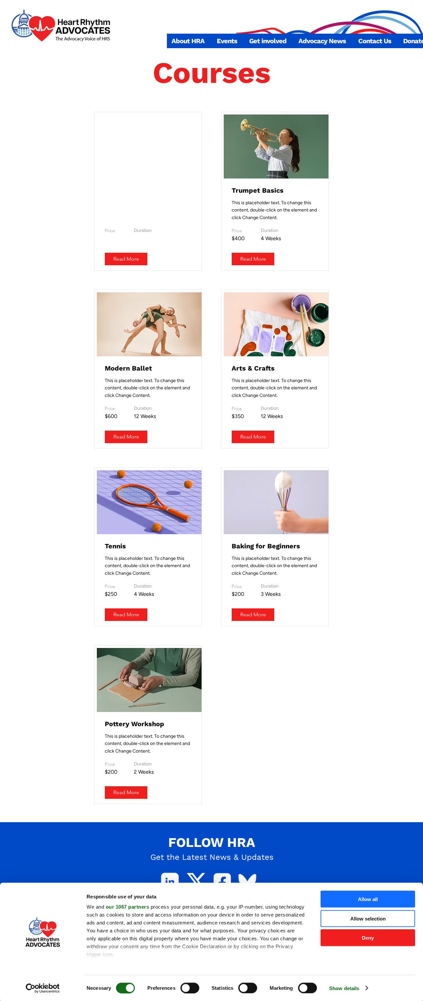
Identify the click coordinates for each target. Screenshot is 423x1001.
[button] (188, 41)
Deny (368, 938)
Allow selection (368, 918)
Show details (344, 988)
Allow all (368, 899)
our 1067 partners (127, 907)
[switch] (189, 988)
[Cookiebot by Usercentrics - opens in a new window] (43, 988)
